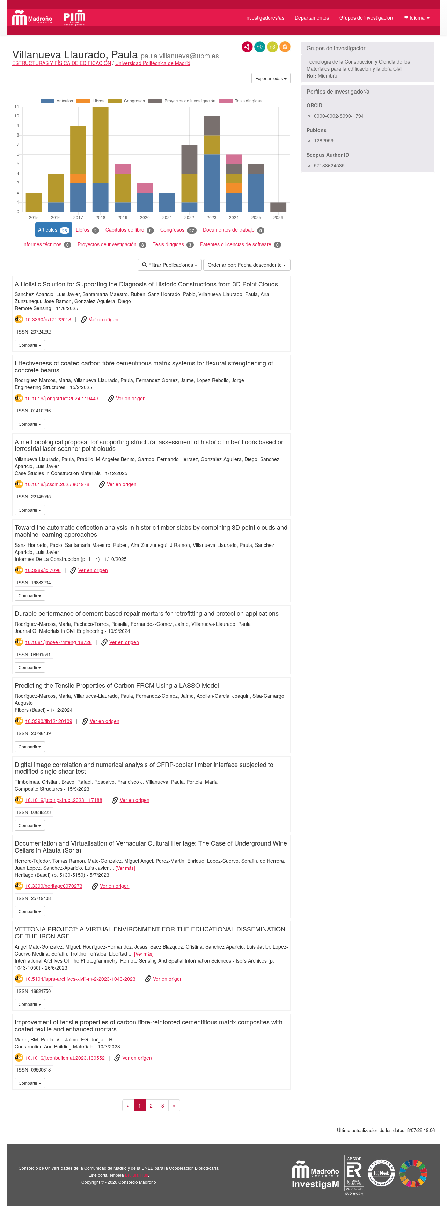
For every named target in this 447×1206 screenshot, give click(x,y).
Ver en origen (103, 319)
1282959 (324, 140)
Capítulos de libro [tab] (128, 229)
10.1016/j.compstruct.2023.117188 (63, 799)
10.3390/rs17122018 (48, 319)
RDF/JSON (285, 46)
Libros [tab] (86, 229)
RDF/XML (247, 46)
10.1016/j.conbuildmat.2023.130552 (65, 1057)
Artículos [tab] (52, 229)
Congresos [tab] (177, 229)
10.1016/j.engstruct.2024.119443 (61, 398)
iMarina (284, 345)
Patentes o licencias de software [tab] (239, 244)
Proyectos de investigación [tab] (111, 244)
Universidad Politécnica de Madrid (152, 62)
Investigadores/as (264, 17)
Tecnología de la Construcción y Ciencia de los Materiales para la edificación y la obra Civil (358, 65)
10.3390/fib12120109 (48, 720)
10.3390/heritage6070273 (53, 885)
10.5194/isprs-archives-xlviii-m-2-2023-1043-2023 (80, 978)
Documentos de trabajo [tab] (232, 229)
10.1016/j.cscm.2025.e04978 (57, 484)
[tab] (367, 48)
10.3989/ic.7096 (43, 570)
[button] (416, 17)
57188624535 (329, 165)
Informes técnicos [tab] (45, 244)
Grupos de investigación (366, 17)
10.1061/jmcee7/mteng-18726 (58, 641)
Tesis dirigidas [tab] (172, 244)
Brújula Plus (136, 1175)
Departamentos (312, 17)
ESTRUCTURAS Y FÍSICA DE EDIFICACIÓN (61, 62)
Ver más (125, 867)
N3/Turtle (272, 46)
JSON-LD (259, 46)
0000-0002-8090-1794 (339, 115)
